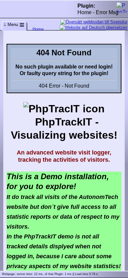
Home (38, 29)
